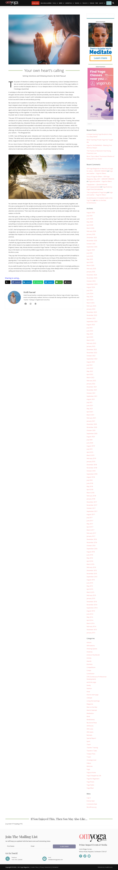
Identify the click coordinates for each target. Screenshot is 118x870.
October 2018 (91, 471)
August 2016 (91, 552)
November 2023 (92, 315)
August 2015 (91, 580)
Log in (89, 798)
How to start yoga (92, 695)
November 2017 (92, 505)
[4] (100, 42)
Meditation (90, 713)
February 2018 (91, 496)
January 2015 (91, 598)
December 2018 (92, 465)
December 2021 (92, 387)
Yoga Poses (90, 782)
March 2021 (90, 415)
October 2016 (91, 546)
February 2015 (91, 595)
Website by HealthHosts (105, 867)
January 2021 (91, 421)
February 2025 (91, 269)
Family (89, 685)
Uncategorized (91, 760)
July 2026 (89, 216)
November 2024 (92, 278)
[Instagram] (30, 304)
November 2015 (92, 574)
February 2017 (91, 533)
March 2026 (90, 228)
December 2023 (92, 312)
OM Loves (90, 729)
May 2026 (90, 222)
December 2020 (92, 424)
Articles (89, 658)
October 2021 (91, 393)
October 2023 (91, 318)
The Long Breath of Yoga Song (97, 192)
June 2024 (90, 293)
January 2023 (91, 346)
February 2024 (91, 306)
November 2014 (92, 605)
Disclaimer (55, 867)
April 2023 (90, 337)
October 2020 (91, 430)
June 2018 (90, 483)
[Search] (113, 3)
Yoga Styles (90, 785)
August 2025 (91, 250)
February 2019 (91, 458)
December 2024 (92, 275)
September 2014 (92, 608)
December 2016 (92, 539)
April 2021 (90, 412)
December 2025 (92, 237)
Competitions (91, 667)
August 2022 (91, 362)
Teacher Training (92, 748)
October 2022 (91, 356)
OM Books (90, 726)
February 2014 (91, 626)
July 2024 (89, 290)
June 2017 (90, 521)
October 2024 (91, 281)
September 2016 (92, 549)
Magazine (90, 704)
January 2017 (91, 536)
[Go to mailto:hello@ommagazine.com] (59, 859)
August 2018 (91, 477)
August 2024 (91, 287)
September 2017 (92, 511)
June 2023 (90, 331)
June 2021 (90, 405)
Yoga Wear (90, 788)
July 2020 (89, 440)
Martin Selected (92, 710)
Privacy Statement (45, 867)
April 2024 (90, 300)
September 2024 (92, 284)
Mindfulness (91, 720)
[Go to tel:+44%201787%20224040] (22, 859)
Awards (89, 661)
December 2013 (92, 630)
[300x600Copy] (100, 94)
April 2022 (90, 374)
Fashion (89, 688)
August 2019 (91, 446)
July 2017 (89, 518)
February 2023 (91, 343)
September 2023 (92, 321)
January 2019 (91, 461)
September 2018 (92, 474)
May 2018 (90, 486)
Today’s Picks (91, 754)
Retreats (89, 735)
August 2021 (91, 399)
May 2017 (90, 524)
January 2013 (91, 633)
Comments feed (92, 804)
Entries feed (90, 801)
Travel (89, 757)
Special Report (91, 738)
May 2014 (90, 617)
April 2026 (90, 225)
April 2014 (90, 620)
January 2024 (91, 309)
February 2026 (91, 231)
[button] (64, 846)
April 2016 (90, 561)
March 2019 (90, 455)
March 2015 (90, 592)
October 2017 (91, 508)
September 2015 (92, 577)
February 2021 (91, 418)
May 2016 (90, 558)
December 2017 (92, 502)
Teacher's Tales (92, 751)
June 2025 (90, 256)
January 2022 (91, 384)
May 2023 (90, 334)
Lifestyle (89, 698)
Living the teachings (93, 701)
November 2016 (92, 542)
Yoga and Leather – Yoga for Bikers (100, 181)
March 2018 (90, 493)
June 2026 (90, 219)
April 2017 (90, 527)
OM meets (90, 732)
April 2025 (90, 262)
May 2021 (90, 409)
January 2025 (91, 272)
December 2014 (92, 602)
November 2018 (92, 468)
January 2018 (91, 499)
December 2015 (92, 570)
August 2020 (91, 437)
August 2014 (91, 611)
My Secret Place (92, 723)
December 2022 (92, 349)
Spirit (88, 741)
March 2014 (90, 623)
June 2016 (90, 555)
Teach (89, 744)
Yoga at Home (91, 772)
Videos (89, 763)
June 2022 (90, 368)
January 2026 (91, 234)
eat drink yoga (91, 682)
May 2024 (90, 297)
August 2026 (91, 213)
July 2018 (89, 480)
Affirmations (91, 646)
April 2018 (90, 489)
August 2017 (91, 514)
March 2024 (90, 303)
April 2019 (90, 452)
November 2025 (92, 241)
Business (90, 664)
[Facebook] (25, 304)
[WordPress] (35, 304)
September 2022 (92, 359)
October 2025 (91, 244)
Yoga (88, 769)
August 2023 (91, 325)
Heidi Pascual (29, 292)
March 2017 (90, 530)
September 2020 (92, 433)
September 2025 (92, 247)
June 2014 (90, 614)
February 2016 (91, 567)
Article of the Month (93, 655)
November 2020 (92, 427)
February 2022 (91, 381)
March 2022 (90, 377)
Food (88, 692)
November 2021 (92, 390)
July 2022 (89, 365)
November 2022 (92, 353)
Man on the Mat (92, 707)
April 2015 (90, 589)
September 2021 (92, 396)
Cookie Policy (34, 867)
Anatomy (89, 652)
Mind (88, 716)
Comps (89, 670)
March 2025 (90, 265)
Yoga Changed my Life (94, 776)
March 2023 (90, 340)
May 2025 (90, 259)
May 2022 (90, 371)
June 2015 (90, 583)
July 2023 (89, 328)
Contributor (90, 674)
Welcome (90, 766)
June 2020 (90, 443)
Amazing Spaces (92, 649)
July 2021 (89, 402)
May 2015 (90, 586)
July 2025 (89, 253)
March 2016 (90, 564)
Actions (89, 642)
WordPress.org (91, 807)
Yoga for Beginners (93, 779)
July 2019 (89, 449)
